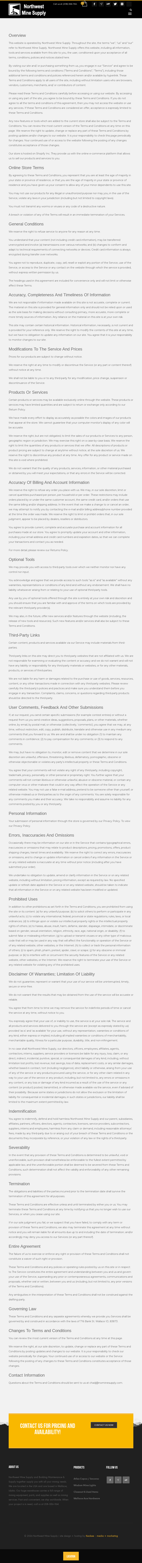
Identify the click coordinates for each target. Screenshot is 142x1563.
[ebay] (126, 1479)
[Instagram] (122, 4)
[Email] (101, 4)
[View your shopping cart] (84, 4)
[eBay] (108, 4)
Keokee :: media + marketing (102, 1536)
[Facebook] (94, 4)
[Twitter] (115, 4)
